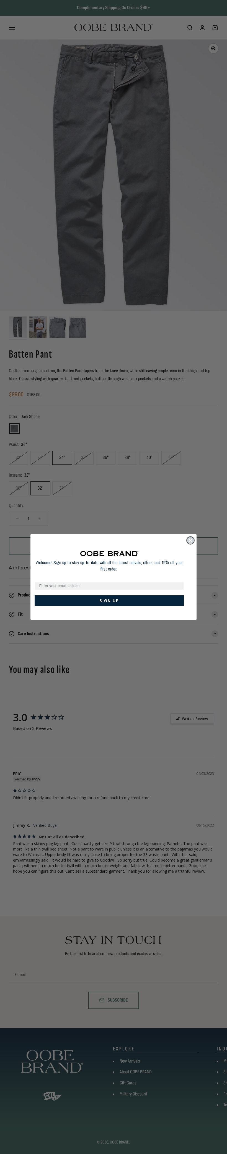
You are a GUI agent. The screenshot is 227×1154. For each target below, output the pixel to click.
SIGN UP (109, 601)
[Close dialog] (190, 540)
